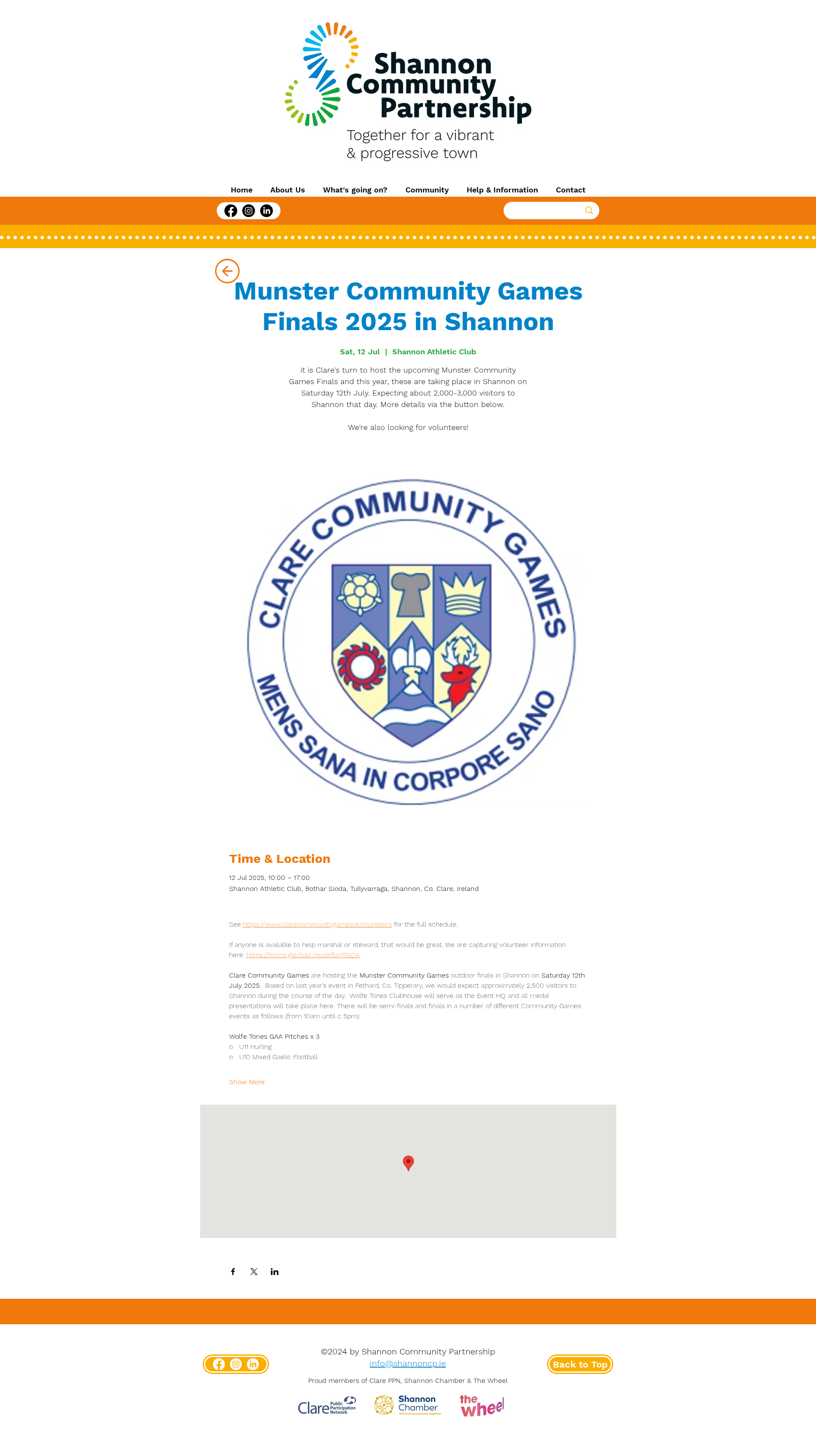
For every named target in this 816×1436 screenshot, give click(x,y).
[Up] (227, 271)
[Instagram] (248, 210)
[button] (287, 190)
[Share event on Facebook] (233, 1271)
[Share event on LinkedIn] (275, 1271)
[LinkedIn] (266, 210)
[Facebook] (230, 210)
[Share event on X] (254, 1271)
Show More (247, 1082)
